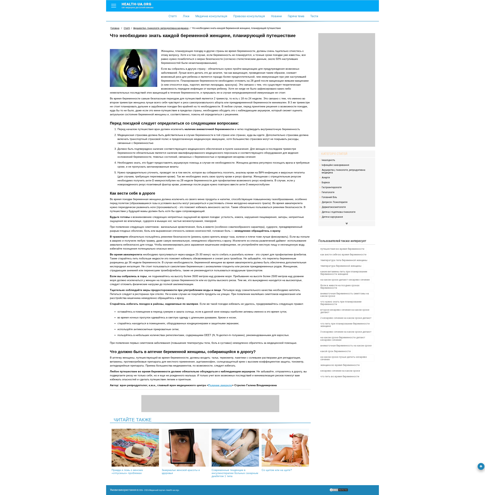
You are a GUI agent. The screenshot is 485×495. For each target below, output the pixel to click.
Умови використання (123, 489)
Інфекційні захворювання (335, 165)
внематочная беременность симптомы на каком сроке (344, 294)
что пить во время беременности (339, 376)
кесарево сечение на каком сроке (340, 370)
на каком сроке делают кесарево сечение (345, 279)
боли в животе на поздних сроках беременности (339, 286)
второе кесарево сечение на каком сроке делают (344, 311)
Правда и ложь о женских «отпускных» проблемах (127, 471)
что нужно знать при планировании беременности (340, 303)
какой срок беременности (335, 351)
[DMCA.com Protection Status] (338, 490)
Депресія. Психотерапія (334, 202)
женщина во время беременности (340, 365)
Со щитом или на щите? (277, 470)
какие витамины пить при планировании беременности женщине (343, 272)
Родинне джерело (220, 385)
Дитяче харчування (332, 217)
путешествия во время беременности (342, 248)
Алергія (326, 177)
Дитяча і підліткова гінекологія (338, 212)
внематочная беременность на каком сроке (346, 345)
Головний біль (329, 197)
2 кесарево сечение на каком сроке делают (346, 317)
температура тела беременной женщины (343, 260)
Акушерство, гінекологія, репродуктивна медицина (343, 171)
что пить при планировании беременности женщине (345, 324)
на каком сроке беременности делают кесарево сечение (342, 338)
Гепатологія (328, 192)
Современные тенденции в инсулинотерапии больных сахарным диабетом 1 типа (235, 473)
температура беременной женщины (340, 265)
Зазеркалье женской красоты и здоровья (181, 471)
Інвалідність (328, 160)
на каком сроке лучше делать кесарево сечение (343, 358)
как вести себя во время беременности (343, 254)
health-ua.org (137, 5)
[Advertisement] (346, 90)
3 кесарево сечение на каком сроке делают (346, 331)
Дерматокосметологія (334, 207)
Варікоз (326, 182)
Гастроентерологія (332, 187)
